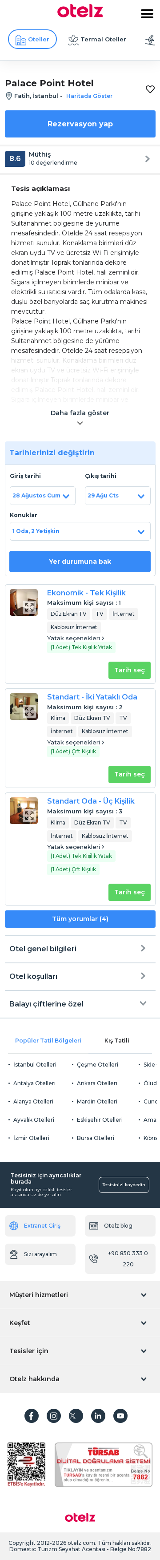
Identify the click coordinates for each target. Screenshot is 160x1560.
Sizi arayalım (40, 1254)
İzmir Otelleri (31, 1138)
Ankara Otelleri (97, 1083)
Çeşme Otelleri (97, 1064)
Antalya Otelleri (34, 1083)
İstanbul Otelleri (34, 1064)
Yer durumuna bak (80, 562)
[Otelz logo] (80, 15)
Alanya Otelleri (33, 1101)
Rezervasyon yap (80, 124)
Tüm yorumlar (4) (80, 919)
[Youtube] (120, 1416)
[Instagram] (54, 1416)
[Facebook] (31, 1416)
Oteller (38, 39)
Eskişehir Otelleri (100, 1119)
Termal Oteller (103, 39)
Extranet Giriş (42, 1225)
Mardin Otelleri (97, 1101)
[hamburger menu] (147, 13)
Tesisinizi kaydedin (124, 1185)
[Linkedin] (98, 1416)
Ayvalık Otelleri (33, 1119)
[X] (76, 1416)
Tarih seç (129, 670)
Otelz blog (118, 1225)
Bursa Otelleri (95, 1138)
